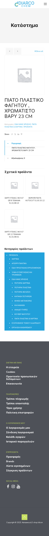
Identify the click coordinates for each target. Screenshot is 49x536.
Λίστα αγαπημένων (18, 466)
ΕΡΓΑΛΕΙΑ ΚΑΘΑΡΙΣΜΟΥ (22, 327)
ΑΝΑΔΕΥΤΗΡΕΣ (21, 310)
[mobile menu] (45, 4)
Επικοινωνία (14, 383)
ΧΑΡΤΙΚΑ (15, 259)
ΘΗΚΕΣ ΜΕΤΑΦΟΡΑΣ (23, 301)
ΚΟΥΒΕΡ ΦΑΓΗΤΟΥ (22, 314)
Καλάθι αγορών (15, 437)
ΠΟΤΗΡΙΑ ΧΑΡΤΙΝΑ (22, 283)
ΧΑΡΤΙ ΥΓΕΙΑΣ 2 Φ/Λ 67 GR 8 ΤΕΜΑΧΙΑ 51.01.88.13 (14, 200)
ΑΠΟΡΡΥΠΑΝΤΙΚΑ (19, 263)
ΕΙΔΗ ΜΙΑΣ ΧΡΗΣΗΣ (23, 124)
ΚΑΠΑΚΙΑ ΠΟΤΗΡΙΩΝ (23, 296)
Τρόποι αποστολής (17, 403)
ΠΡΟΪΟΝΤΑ (27, 127)
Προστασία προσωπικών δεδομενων (21, 378)
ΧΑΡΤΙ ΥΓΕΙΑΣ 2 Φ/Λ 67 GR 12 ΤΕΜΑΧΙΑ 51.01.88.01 (14, 234)
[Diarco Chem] (24, 4)
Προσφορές (13, 456)
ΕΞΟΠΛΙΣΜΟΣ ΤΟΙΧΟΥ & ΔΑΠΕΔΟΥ (26, 323)
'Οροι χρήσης (14, 408)
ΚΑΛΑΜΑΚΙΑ (19, 305)
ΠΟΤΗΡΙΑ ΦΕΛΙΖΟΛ (22, 292)
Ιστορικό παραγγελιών (20, 441)
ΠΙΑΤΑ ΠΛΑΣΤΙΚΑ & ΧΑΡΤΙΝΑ (20, 125)
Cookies (10, 372)
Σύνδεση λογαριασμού (20, 432)
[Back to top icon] (24, 517)
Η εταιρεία (12, 367)
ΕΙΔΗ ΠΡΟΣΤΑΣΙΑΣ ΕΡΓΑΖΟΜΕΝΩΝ (26, 268)
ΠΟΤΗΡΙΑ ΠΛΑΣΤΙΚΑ (22, 287)
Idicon (40, 522)
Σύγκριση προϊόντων (19, 470)
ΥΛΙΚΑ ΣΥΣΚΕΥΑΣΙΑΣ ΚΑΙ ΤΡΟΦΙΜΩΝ (22, 273)
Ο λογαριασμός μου (18, 427)
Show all (39, 51)
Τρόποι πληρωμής (17, 398)
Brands (10, 461)
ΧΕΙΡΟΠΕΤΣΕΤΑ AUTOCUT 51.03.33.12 (35, 199)
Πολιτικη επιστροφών (20, 412)
